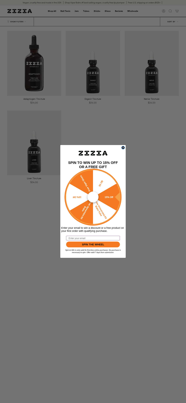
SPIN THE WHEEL (93, 244)
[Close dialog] (123, 147)
